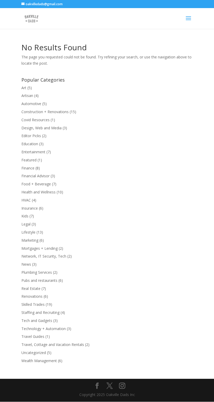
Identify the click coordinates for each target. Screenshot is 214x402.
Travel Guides (32, 336)
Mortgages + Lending (39, 248)
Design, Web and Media (41, 127)
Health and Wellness (38, 192)
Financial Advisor (35, 175)
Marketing (29, 240)
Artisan (27, 95)
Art (23, 87)
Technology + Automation (43, 328)
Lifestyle (28, 232)
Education (29, 143)
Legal (26, 224)
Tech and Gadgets (36, 320)
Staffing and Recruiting (40, 312)
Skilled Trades (33, 304)
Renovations (32, 296)
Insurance (29, 208)
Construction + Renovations (45, 111)
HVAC (26, 200)
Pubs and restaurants (39, 280)
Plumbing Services (36, 272)
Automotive (31, 103)
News (26, 264)
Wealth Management (39, 360)
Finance (27, 168)
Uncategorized (33, 352)
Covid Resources (35, 119)
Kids (24, 216)
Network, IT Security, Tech (43, 256)
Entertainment (33, 151)
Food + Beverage (36, 183)
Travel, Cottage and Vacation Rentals (52, 344)
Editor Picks (31, 135)
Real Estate (30, 288)
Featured (29, 159)
